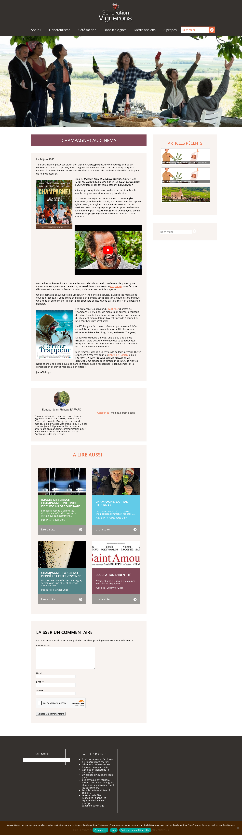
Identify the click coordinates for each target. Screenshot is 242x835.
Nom (39, 673)
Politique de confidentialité (135, 830)
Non (114, 830)
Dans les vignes (115, 30)
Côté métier (87, 30)
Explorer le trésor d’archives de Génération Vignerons (97, 760)
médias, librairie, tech (123, 413)
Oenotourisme (59, 30)
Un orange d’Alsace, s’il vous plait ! (97, 776)
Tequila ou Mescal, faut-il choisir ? (96, 791)
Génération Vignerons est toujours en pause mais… (96, 766)
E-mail (40, 682)
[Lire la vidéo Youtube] (108, 250)
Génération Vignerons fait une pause (96, 771)
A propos (170, 30)
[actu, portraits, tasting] (121, 12)
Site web (40, 690)
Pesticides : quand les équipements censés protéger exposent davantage (94, 801)
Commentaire (43, 645)
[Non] (238, 828)
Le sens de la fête (91, 795)
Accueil (36, 30)
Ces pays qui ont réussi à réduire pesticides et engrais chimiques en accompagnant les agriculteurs (98, 783)
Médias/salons (145, 30)
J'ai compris (100, 830)
